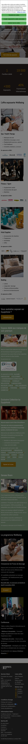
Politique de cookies (21, 12)
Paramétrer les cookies (14, 15)
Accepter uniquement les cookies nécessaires (14, 19)
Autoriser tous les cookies (14, 23)
